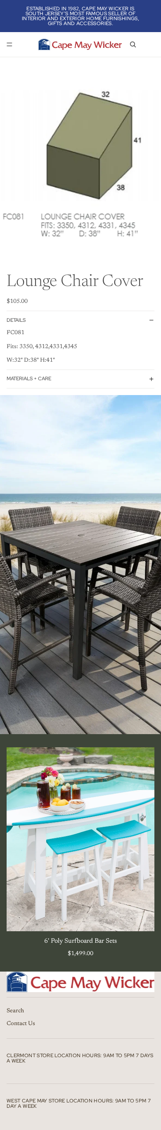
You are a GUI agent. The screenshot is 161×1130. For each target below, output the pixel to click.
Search (15, 1011)
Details (16, 320)
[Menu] (9, 44)
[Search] (133, 44)
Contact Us (21, 1024)
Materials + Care (29, 378)
